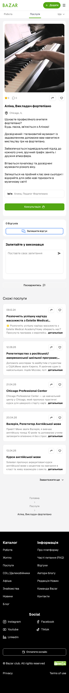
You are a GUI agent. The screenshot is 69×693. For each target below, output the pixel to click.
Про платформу (48, 550)
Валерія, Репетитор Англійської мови (33, 424)
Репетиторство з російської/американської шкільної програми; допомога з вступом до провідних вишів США (32, 360)
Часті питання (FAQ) (50, 557)
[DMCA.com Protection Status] (60, 663)
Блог (6, 604)
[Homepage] (10, 5)
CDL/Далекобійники (16, 573)
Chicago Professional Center (26, 391)
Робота (8, 14)
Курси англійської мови (23, 457)
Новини (8, 596)
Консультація (32, 206)
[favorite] (61, 98)
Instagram (14, 622)
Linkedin (13, 637)
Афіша (7, 581)
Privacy (8, 673)
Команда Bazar (47, 588)
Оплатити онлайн (36, 651)
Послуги (35, 14)
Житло (7, 557)
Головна (34, 498)
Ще (60, 14)
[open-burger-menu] (64, 5)
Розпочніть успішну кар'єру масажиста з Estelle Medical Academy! (27, 320)
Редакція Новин (48, 581)
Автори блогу (46, 573)
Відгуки (42, 565)
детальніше (55, 332)
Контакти (43, 596)
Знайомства (11, 588)
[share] (52, 98)
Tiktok (45, 629)
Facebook (47, 622)
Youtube (13, 629)
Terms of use (58, 673)
